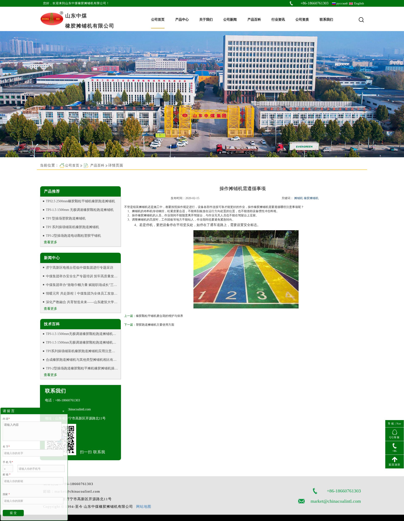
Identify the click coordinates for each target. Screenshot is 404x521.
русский (342, 3)
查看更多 (50, 242)
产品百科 (254, 19)
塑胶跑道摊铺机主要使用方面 (155, 324)
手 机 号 (8, 462)
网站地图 (143, 507)
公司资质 (302, 19)
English (359, 3)
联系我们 (326, 19)
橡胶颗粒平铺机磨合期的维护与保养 (159, 315)
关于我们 (206, 19)
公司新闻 (230, 19)
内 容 (6, 418)
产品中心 (182, 19)
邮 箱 (6, 474)
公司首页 (158, 19)
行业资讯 (278, 19)
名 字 (6, 446)
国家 (6, 494)
